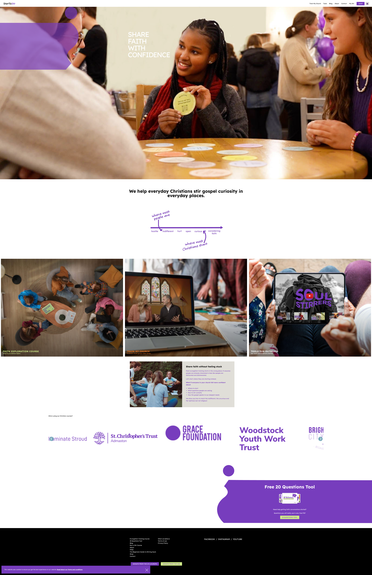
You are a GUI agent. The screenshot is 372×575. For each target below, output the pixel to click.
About (337, 3)
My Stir (351, 3)
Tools (325, 3)
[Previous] (51, 439)
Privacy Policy (163, 543)
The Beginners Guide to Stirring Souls (143, 552)
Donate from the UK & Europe (145, 564)
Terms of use (162, 541)
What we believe (164, 539)
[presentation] (146, 570)
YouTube (237, 539)
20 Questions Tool (289, 517)
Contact (344, 3)
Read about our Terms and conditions (70, 569)
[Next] (320, 439)
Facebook (209, 539)
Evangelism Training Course (139, 539)
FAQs (131, 550)
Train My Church (315, 3)
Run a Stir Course (136, 545)
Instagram (224, 539)
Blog (330, 3)
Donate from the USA (171, 564)
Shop (361, 4)
